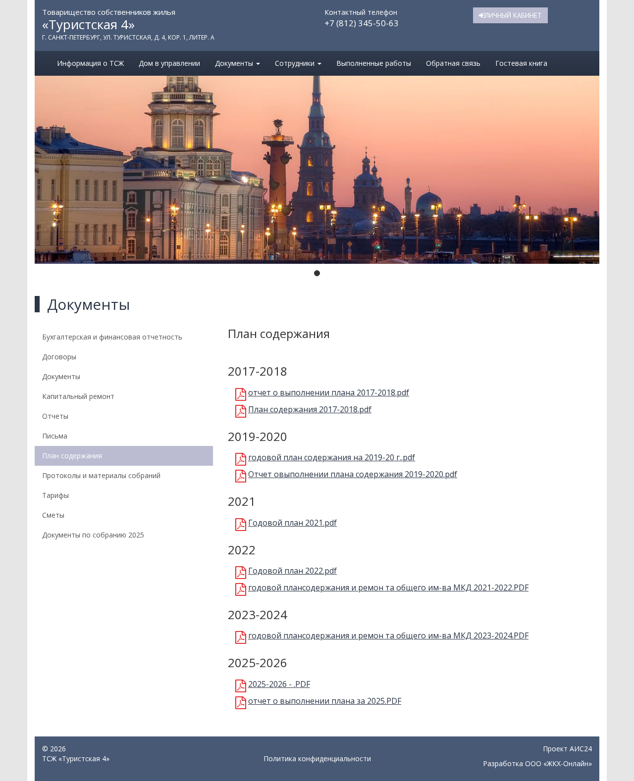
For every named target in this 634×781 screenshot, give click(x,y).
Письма (54, 435)
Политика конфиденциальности (317, 758)
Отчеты (55, 416)
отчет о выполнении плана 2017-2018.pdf (328, 392)
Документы (235, 63)
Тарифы (55, 495)
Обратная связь (453, 63)
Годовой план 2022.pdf (292, 570)
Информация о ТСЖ (90, 63)
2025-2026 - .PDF (279, 684)
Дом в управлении (169, 63)
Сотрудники (296, 63)
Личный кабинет (513, 15)
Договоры (59, 356)
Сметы (53, 515)
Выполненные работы (373, 63)
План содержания (72, 455)
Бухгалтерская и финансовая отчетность (112, 337)
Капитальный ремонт (78, 396)
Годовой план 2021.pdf (292, 522)
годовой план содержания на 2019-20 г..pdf (331, 457)
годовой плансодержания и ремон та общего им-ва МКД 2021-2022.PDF (388, 587)
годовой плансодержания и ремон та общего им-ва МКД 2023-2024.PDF (388, 635)
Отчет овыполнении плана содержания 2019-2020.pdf (352, 474)
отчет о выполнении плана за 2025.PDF (324, 700)
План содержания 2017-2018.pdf (309, 409)
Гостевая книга (521, 63)
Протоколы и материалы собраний (101, 475)
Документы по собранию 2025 (93, 534)
